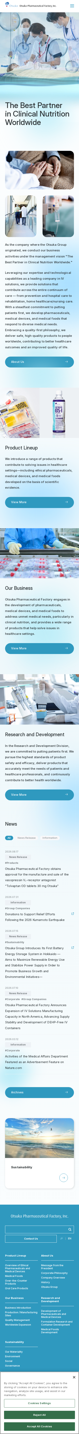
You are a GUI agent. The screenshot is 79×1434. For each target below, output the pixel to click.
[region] (39, 1403)
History (45, 1282)
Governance (12, 1365)
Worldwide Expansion (18, 1324)
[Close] (74, 1377)
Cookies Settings (39, 1403)
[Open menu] (72, 6)
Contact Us (31, 1238)
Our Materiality (14, 1351)
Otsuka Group (49, 1286)
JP (61, 1238)
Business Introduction (18, 1307)
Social (8, 1361)
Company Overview (53, 1277)
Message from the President (52, 1267)
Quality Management (17, 1320)
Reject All (39, 1414)
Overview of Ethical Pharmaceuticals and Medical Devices (17, 1268)
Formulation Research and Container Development (57, 1323)
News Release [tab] (27, 837)
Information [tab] (50, 837)
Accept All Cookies (39, 1426)
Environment (12, 1356)
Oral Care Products (16, 1288)
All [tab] (9, 837)
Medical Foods (14, 1276)
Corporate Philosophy (54, 1272)
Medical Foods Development (50, 1331)
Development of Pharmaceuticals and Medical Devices (53, 1314)
